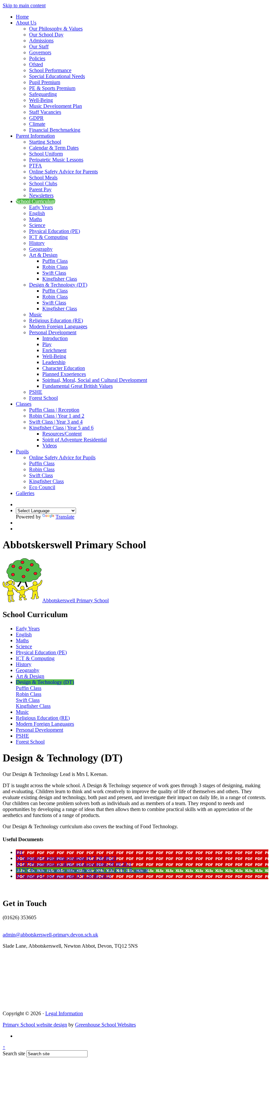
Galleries (25, 493)
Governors (40, 52)
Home (22, 17)
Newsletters (41, 195)
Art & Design (43, 255)
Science (37, 225)
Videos (49, 445)
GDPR (36, 118)
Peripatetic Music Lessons (56, 159)
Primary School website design (35, 1024)
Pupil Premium (44, 82)
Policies (37, 58)
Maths (35, 219)
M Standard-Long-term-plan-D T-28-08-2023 (63, 876)
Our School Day (46, 34)
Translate (65, 517)
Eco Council (42, 487)
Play (47, 344)
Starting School (45, 142)
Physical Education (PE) (54, 231)
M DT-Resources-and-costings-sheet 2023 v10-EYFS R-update (82, 870)
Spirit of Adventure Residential (74, 439)
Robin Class (55, 267)
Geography (41, 249)
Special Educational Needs (57, 76)
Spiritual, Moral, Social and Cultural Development (94, 380)
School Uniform (46, 154)
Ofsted (36, 64)
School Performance (50, 70)
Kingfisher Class (59, 279)
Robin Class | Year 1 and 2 (56, 416)
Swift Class (54, 273)
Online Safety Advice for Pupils (62, 457)
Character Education (63, 368)
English (37, 213)
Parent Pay (40, 189)
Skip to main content (24, 5)
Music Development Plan (55, 106)
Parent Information (35, 136)
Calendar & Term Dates (54, 148)
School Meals (43, 177)
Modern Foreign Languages (58, 326)
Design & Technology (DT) (58, 285)
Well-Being (41, 100)
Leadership (53, 362)
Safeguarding (43, 94)
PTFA (35, 165)
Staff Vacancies (45, 112)
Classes (23, 404)
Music (35, 314)
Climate (37, 124)
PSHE (35, 392)
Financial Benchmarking (54, 130)
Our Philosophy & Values (56, 28)
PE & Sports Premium (52, 88)
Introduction (55, 338)
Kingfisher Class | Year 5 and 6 (61, 428)
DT (19, 852)
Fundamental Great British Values (77, 386)
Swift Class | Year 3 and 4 (56, 422)
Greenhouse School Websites (105, 1024)
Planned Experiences (64, 374)
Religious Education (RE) (56, 320)
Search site (14, 1053)
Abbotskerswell (75, 600)
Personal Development (52, 332)
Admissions (41, 40)
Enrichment (54, 350)
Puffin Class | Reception (54, 410)
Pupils (22, 451)
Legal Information (64, 1013)
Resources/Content (62, 433)
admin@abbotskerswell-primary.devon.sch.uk (50, 934)
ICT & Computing (48, 237)
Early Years (41, 207)
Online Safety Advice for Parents (63, 171)
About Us (26, 22)
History (37, 243)
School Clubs (43, 183)
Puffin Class (55, 261)
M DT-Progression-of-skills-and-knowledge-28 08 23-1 (74, 864)
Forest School (43, 398)
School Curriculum (36, 201)
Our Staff (39, 46)
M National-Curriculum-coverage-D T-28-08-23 (66, 858)
